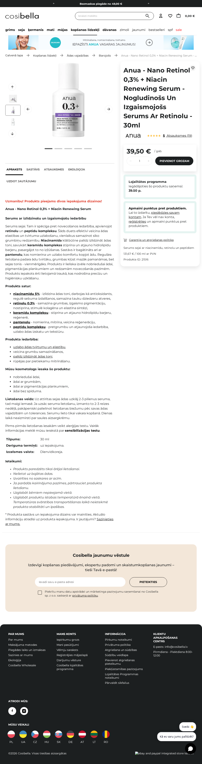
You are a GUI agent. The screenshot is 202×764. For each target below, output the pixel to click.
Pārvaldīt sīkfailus (117, 683)
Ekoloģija (76, 169)
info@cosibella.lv (176, 647)
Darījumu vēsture (69, 660)
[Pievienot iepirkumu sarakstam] (193, 68)
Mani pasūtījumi (68, 645)
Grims (10, 30)
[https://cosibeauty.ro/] (106, 734)
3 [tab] (68, 148)
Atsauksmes (54, 169)
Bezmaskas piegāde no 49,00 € (101, 3)
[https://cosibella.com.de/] (82, 734)
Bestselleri (157, 30)
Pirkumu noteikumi (118, 639)
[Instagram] (24, 711)
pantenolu (21, 322)
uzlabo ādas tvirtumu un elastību (39, 347)
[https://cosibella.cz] (35, 734)
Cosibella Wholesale (22, 665)
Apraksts (14, 169)
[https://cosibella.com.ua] (23, 734)
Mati (50, 30)
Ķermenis (36, 30)
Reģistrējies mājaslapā (72, 655)
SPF (170, 30)
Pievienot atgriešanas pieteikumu (120, 661)
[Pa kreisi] (54, 4)
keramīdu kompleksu (30, 313)
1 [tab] (48, 148)
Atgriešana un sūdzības (121, 650)
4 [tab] (78, 148)
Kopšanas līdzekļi (85, 30)
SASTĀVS (33, 169)
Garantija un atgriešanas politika (151, 240)
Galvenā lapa (14, 55)
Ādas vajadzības (78, 55)
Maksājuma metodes (22, 645)
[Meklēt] (147, 16)
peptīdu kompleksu (29, 327)
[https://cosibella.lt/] (94, 734)
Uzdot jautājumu (21, 181)
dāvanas (110, 30)
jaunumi (138, 30)
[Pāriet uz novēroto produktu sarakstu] (170, 16)
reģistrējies (137, 221)
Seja (21, 30)
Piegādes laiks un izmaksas (27, 650)
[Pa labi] (148, 4)
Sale (179, 30)
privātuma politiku (85, 595)
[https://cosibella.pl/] (11, 734)
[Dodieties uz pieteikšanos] (161, 16)
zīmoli (124, 30)
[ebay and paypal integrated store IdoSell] (164, 753)
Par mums (15, 639)
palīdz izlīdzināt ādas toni (32, 356)
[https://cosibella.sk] (59, 734)
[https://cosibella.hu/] (47, 734)
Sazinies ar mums (20, 655)
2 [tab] (58, 148)
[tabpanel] (68, 100)
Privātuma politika (118, 645)
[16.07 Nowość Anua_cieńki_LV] (101, 42)
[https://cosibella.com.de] (70, 734)
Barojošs (105, 55)
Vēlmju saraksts (67, 650)
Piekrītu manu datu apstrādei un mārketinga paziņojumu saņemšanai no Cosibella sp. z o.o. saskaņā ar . (101, 593)
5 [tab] (88, 148)
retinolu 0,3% (24, 303)
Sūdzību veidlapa (116, 655)
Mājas (63, 30)
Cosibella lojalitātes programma (70, 667)
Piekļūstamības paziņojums (124, 669)
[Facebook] (12, 711)
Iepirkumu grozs (68, 639)
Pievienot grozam (174, 161)
